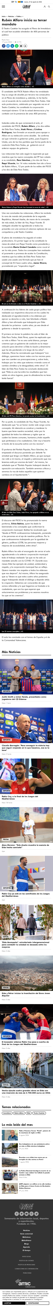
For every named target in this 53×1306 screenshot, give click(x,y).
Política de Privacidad (26, 1265)
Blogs (26, 1244)
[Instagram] (31, 1214)
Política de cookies (14, 1295)
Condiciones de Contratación (26, 1269)
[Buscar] (49, 6)
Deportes (7, 691)
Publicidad (27, 1273)
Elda (28, 1113)
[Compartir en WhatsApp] (16, 46)
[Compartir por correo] (21, 46)
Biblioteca (27, 1237)
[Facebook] (17, 1214)
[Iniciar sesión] (45, 6)
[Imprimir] (25, 46)
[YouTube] (26, 1214)
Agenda (26, 1247)
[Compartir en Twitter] (8, 46)
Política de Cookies (26, 1260)
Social (6, 937)
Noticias (26, 1230)
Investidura (7, 1113)
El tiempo (26, 1250)
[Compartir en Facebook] (4, 46)
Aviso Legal (26, 1256)
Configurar (33, 1303)
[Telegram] (36, 1214)
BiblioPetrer (26, 1240)
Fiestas (6, 839)
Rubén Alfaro (19, 1113)
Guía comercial (26, 1234)
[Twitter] (21, 1214)
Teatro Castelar (39, 1113)
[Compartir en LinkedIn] (12, 46)
